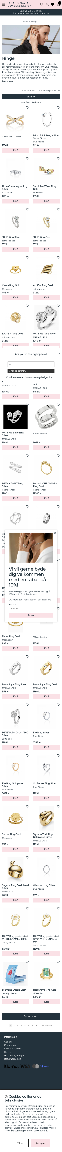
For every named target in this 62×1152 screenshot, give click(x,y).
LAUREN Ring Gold (12, 333)
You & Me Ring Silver (44, 333)
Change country (17, 370)
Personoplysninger (14, 1055)
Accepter (40, 1143)
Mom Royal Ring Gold (45, 684)
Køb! (15, 150)
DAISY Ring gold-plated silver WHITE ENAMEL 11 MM (46, 939)
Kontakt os (10, 1045)
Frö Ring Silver (41, 732)
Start (25, 21)
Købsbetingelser (12, 1048)
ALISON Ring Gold (43, 285)
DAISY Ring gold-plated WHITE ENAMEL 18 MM (15, 937)
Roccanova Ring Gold (44, 989)
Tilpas (20, 1143)
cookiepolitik (40, 1130)
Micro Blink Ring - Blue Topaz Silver (46, 137)
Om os (7, 1052)
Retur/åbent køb (12, 1059)
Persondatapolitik (20, 1130)
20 (42, 1025)
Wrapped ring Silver (44, 885)
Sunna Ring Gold (11, 834)
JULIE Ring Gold (42, 237)
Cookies (8, 1041)
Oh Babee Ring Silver (44, 783)
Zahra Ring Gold (11, 636)
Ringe (34, 21)
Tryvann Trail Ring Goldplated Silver (43, 835)
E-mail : (13, 604)
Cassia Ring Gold (11, 285)
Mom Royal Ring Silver (14, 684)
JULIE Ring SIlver (11, 237)
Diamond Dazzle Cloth (14, 989)
